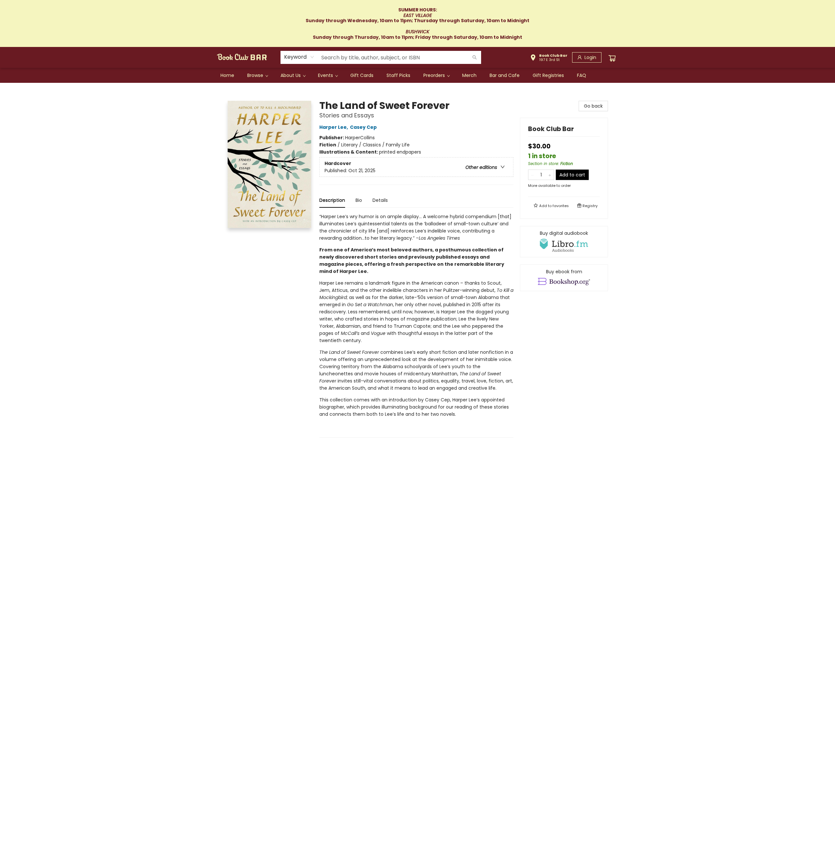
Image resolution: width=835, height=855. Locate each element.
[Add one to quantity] (550, 174)
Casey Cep (363, 127)
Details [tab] (380, 200)
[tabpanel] (416, 325)
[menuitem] (227, 75)
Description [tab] (332, 200)
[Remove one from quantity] (532, 174)
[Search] (474, 57)
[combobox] (299, 57)
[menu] (417, 75)
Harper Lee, (334, 127)
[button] (548, 58)
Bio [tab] (359, 200)
